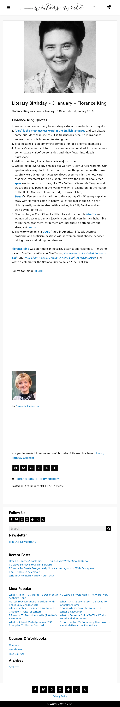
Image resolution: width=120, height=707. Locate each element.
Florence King (25, 478)
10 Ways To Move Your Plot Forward (30, 564)
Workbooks (15, 649)
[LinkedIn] (31, 468)
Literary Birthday (47, 478)
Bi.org (39, 270)
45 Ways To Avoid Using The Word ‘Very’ (84, 594)
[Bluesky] (23, 468)
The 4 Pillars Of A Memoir (24, 572)
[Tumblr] (54, 468)
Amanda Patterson (27, 406)
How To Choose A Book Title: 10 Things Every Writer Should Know (48, 561)
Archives (14, 667)
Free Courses (16, 654)
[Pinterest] (39, 468)
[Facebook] (16, 468)
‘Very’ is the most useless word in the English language (50, 130)
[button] (8, 7)
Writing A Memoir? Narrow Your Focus (32, 575)
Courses (14, 645)
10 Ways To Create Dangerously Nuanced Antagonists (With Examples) (51, 568)
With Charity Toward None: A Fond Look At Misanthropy (59, 257)
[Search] (108, 528)
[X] (47, 468)
